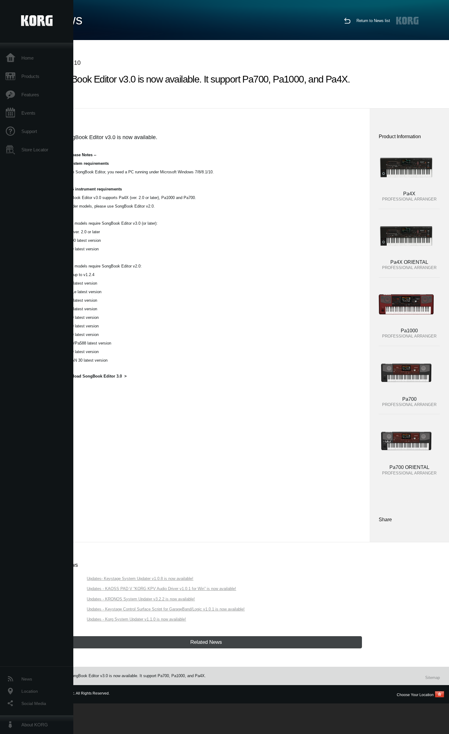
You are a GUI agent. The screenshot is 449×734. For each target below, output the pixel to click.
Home (27, 58)
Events (28, 113)
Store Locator (34, 149)
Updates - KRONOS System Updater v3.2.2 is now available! (141, 599)
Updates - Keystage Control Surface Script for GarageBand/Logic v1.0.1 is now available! (166, 609)
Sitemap (432, 677)
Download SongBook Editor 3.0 (92, 376)
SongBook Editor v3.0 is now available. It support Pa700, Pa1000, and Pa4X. (137, 675)
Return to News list (373, 20)
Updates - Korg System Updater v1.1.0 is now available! (136, 619)
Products (30, 76)
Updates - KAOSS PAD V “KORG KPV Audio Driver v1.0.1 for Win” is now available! (161, 588)
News (26, 679)
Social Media (33, 703)
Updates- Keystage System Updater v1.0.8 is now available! (140, 578)
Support (29, 131)
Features (30, 94)
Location (29, 691)
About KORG (34, 724)
